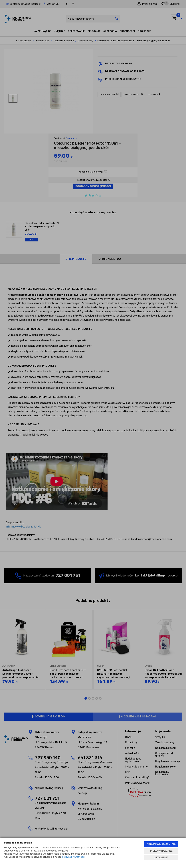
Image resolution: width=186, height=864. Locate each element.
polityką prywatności (73, 856)
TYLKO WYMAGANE (161, 850)
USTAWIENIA (161, 857)
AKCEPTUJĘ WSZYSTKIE (161, 844)
